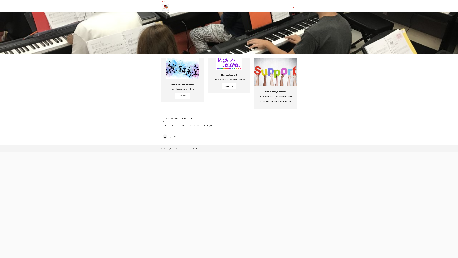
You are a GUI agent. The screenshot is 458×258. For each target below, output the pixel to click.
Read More (182, 96)
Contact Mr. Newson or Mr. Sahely (178, 118)
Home (163, 1)
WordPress (196, 149)
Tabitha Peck (169, 122)
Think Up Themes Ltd (177, 149)
